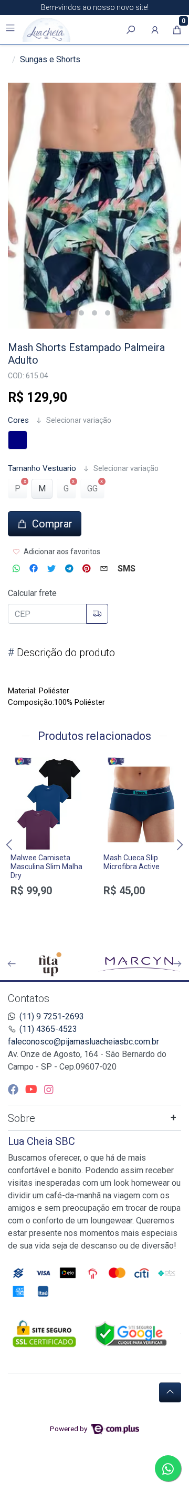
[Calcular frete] (97, 614)
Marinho (17, 440)
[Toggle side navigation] (11, 29)
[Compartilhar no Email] (104, 569)
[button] (155, 29)
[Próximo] (177, 964)
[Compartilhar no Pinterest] (86, 569)
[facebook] (14, 1089)
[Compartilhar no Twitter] (51, 569)
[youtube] (32, 1089)
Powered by (69, 1428)
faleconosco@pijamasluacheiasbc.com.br (83, 1042)
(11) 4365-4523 (48, 1029)
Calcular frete (32, 593)
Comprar (48, 915)
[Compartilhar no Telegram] (69, 569)
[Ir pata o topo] (170, 1392)
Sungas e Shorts (50, 59)
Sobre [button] (21, 1118)
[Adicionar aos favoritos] (23, 766)
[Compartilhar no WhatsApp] (16, 569)
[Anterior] (11, 964)
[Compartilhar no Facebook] (34, 569)
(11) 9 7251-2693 (51, 1016)
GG (92, 488)
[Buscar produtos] (131, 29)
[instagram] (49, 1089)
